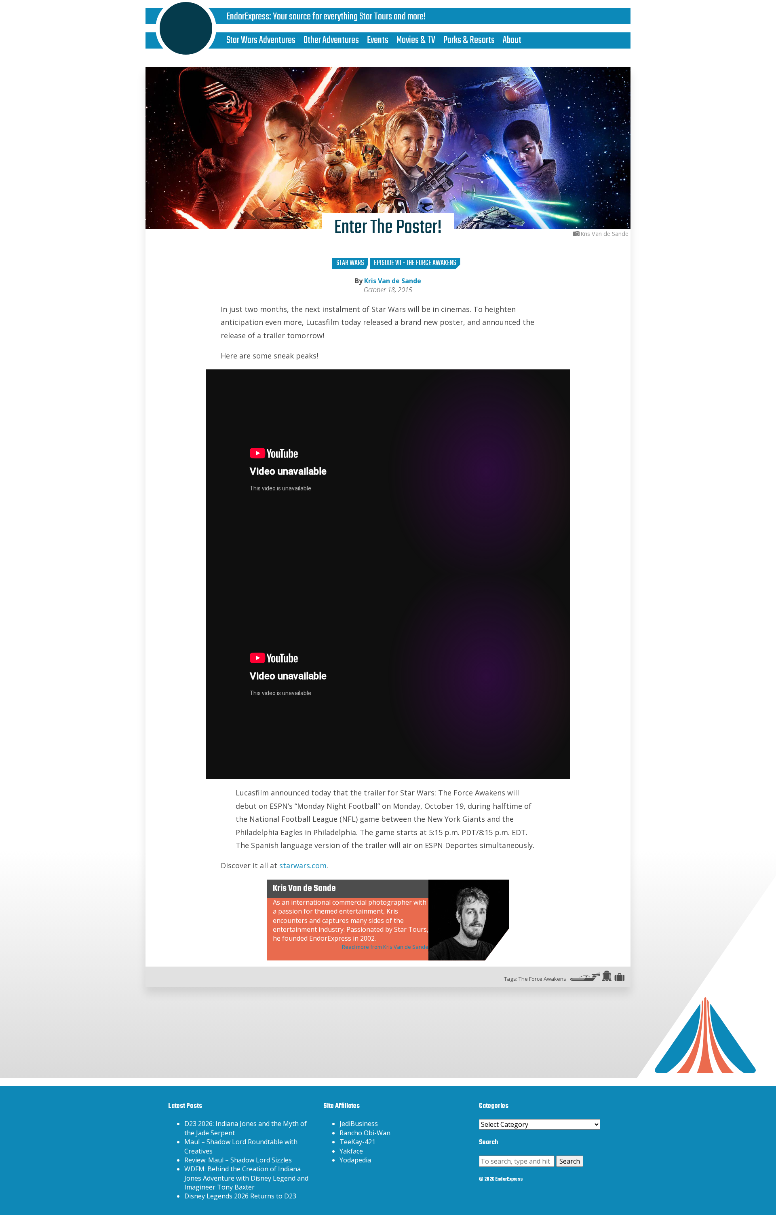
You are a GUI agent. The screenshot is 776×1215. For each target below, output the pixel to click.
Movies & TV (415, 40)
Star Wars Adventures (260, 40)
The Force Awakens (542, 978)
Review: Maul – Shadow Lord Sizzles (238, 1160)
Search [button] (569, 1161)
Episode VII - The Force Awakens (415, 263)
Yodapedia (355, 1160)
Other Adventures (331, 40)
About (512, 40)
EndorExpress (247, 17)
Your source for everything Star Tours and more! (349, 17)
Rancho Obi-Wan (365, 1132)
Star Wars (350, 263)
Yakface (351, 1151)
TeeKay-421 (357, 1141)
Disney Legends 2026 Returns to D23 (240, 1196)
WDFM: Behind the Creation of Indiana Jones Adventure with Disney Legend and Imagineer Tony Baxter (246, 1178)
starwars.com (303, 865)
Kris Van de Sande (392, 280)
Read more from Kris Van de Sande (385, 946)
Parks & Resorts (469, 40)
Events (377, 40)
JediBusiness (359, 1123)
